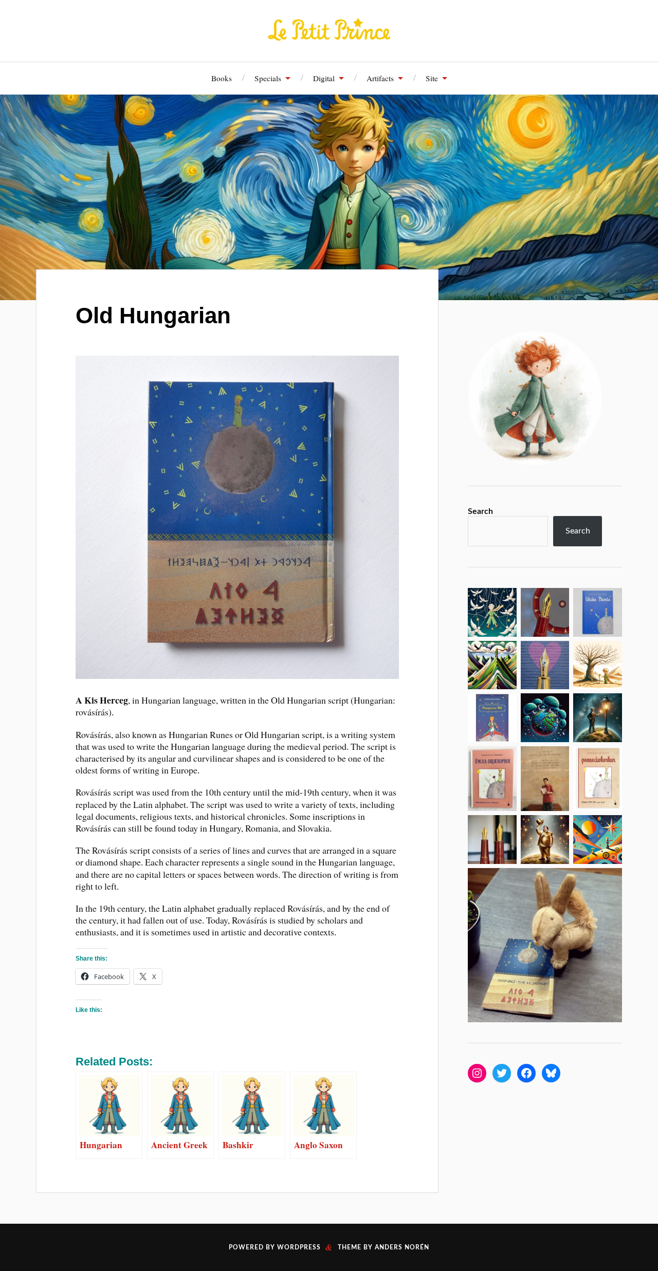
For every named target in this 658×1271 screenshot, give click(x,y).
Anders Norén (402, 1247)
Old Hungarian (153, 315)
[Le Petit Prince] (329, 30)
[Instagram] (477, 1073)
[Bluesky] (551, 1073)
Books (221, 78)
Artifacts (380, 78)
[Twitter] (501, 1073)
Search (480, 511)
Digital (324, 78)
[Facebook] (526, 1073)
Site (432, 78)
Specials (267, 78)
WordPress (299, 1247)
